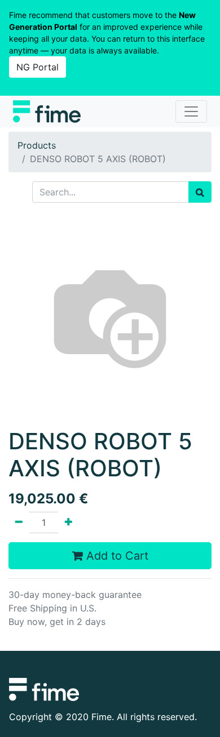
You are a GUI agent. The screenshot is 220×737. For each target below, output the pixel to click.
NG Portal (37, 67)
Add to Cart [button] (115, 555)
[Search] (200, 192)
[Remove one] (18, 522)
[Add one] (68, 522)
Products (36, 145)
